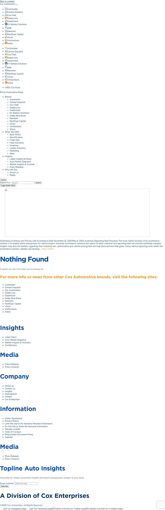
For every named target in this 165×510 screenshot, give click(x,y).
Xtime (12, 129)
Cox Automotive (7, 4)
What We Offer (12, 132)
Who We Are (11, 169)
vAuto (12, 123)
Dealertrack (15, 110)
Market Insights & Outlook (22, 164)
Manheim (14, 118)
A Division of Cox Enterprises (44, 495)
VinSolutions (16, 126)
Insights (8, 156)
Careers (8, 396)
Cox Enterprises (12, 399)
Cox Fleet (14, 105)
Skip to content (7, 1)
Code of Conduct (13, 431)
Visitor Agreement (13, 418)
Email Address (7, 483)
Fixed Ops (14, 140)
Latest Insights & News (20, 159)
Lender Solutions (18, 148)
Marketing (14, 150)
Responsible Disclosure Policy (19, 434)
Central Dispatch (17, 102)
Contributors (11, 345)
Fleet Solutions (17, 142)
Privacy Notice (11, 421)
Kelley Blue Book (18, 115)
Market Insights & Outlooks (17, 342)
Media (12, 175)
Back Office (15, 134)
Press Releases (17, 167)
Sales (12, 153)
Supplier (9, 437)
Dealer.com (15, 107)
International (11, 394)
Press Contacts (12, 367)
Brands (8, 96)
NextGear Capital (18, 121)
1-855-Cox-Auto (12, 87)
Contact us (10, 388)
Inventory (14, 145)
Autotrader (15, 99)
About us (14, 172)
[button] (3, 180)
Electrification (16, 137)
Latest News (11, 337)
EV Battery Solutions (19, 113)
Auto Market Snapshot (20, 161)
